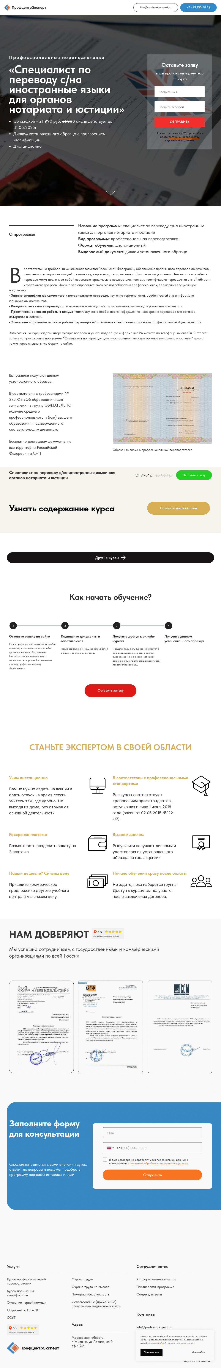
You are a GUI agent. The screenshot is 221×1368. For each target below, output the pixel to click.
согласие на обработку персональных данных (182, 514)
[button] (178, 1259)
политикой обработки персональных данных (171, 1343)
